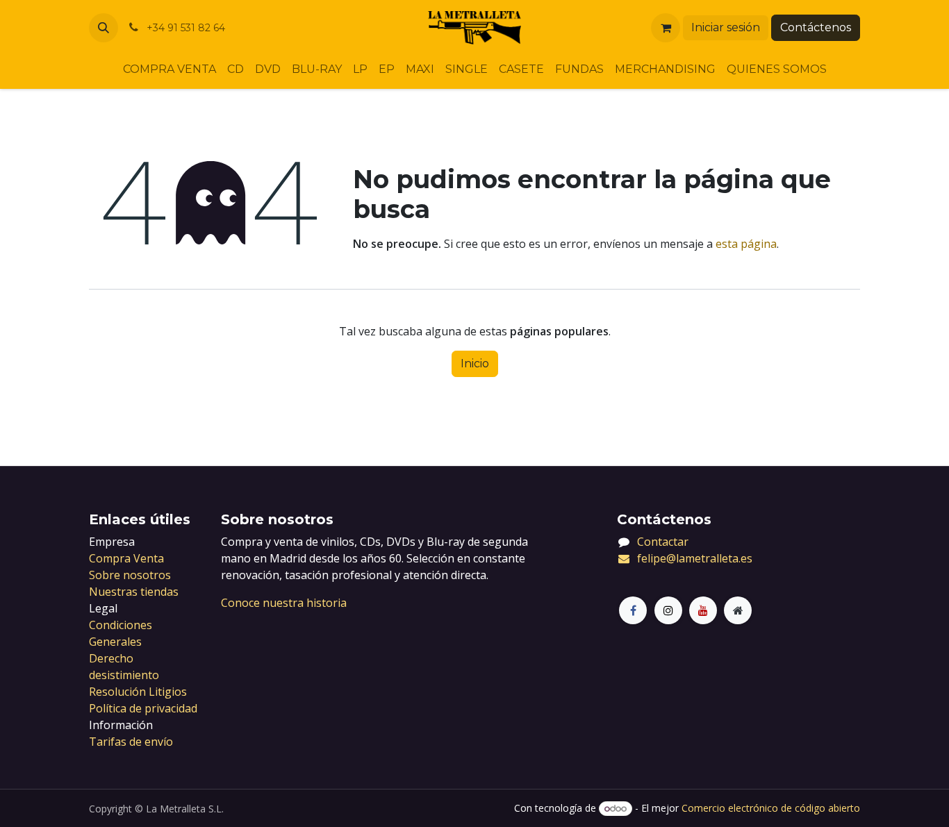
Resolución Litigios (138, 691)
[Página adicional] (738, 610)
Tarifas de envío (131, 741)
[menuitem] (169, 69)
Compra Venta (126, 558)
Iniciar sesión (725, 27)
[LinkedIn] (703, 610)
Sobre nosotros (130, 575)
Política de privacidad (143, 708)
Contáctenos (815, 27)
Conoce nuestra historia (284, 602)
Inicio (475, 363)
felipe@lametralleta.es (694, 558)
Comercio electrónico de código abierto (771, 808)
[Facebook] (633, 610)
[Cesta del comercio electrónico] (665, 27)
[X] (668, 610)
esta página (746, 243)
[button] (103, 27)
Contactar (662, 541)
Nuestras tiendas (134, 591)
